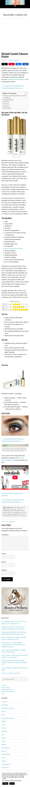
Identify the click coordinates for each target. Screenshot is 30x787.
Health (3, 738)
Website (4, 570)
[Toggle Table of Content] (25, 93)
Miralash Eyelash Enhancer (16, 79)
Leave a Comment (14, 60)
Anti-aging (5, 705)
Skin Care (4, 751)
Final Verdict (7, 108)
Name (4, 553)
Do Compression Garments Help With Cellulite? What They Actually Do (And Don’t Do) (14, 662)
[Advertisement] (15, 34)
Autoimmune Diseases (8, 708)
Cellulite (4, 721)
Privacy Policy (6, 687)
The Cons (6, 104)
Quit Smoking (5, 748)
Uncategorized (6, 764)
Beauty (4, 711)
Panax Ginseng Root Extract (14, 248)
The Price (6, 106)
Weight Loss (5, 767)
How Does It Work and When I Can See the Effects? (14, 96)
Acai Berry (5, 701)
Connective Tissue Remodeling (11, 673)
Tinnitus (4, 761)
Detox (3, 724)
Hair (3, 734)
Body (3, 715)
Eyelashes (12, 521)
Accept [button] (12, 783)
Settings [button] (5, 783)
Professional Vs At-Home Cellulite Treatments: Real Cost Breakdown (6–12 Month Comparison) (13, 644)
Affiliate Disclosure (7, 689)
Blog (3, 693)
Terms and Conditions (8, 691)
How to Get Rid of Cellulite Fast (15, 2)
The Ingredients (8, 99)
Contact (4, 685)
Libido (3, 741)
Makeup (4, 744)
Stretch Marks (6, 754)
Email (4, 562)
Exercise (4, 728)
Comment (5, 535)
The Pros (6, 102)
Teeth (3, 757)
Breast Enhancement (8, 718)
